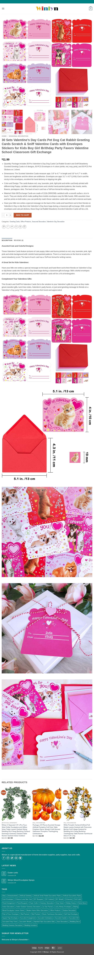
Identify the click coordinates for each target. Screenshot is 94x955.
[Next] (88, 63)
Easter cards (13, 873)
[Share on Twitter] (12, 227)
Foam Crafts (34, 903)
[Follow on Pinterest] (20, 858)
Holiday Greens (71, 903)
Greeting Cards (15, 221)
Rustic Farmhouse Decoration (52, 914)
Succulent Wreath (25, 921)
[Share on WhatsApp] (4, 227)
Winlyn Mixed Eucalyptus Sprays (21, 880)
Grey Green (60, 903)
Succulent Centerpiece (45, 918)
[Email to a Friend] (16, 227)
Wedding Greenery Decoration (12, 925)
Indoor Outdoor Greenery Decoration (28, 907)
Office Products (26, 221)
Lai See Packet (47, 907)
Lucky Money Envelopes (63, 907)
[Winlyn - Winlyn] (47, 8)
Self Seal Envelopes (71, 914)
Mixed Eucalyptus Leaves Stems (13, 910)
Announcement (13, 895)
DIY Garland (49, 899)
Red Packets (25, 914)
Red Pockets (36, 914)
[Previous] (6, 63)
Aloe (3, 895)
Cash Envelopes (7, 899)
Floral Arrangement (8, 903)
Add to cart (22, 215)
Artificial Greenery (26, 895)
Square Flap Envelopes (10, 918)
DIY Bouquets (38, 899)
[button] (3, 8)
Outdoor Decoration (69, 910)
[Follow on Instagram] (8, 858)
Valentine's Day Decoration (55, 221)
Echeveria (69, 899)
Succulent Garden (61, 918)
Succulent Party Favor (9, 921)
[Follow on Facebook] (4, 858)
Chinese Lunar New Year (23, 899)
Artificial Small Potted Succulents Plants (47, 895)
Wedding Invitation (30, 925)
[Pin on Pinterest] (20, 227)
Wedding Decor (75, 921)
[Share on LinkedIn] (24, 227)
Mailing (75, 907)
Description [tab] (7, 240)
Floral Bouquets (22, 903)
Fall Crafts (77, 899)
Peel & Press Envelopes (10, 914)
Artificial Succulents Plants (72, 895)
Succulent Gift (74, 918)
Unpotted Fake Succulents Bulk (44, 921)
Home (4, 136)
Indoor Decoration (8, 907)
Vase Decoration (62, 921)
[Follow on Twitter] (12, 858)
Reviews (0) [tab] (18, 240)
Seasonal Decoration (18, 136)
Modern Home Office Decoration (37, 910)
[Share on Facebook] (8, 227)
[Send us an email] (16, 858)
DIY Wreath (59, 899)
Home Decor (82, 903)
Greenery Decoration (47, 903)
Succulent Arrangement (28, 918)
